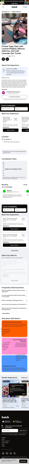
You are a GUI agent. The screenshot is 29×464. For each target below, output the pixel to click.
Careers (6, 449)
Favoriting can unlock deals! (17, 386)
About (3, 446)
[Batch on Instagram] (3, 453)
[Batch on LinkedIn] (10, 453)
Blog (3, 444)
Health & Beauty (16, 11)
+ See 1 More (14, 250)
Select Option (11, 130)
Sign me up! (23, 430)
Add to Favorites (15, 96)
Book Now (23, 461)
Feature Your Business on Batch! (14, 1)
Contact (10, 449)
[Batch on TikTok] (6, 453)
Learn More (14, 3)
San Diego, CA (6, 11)
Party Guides (5, 442)
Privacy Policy (22, 434)
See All (25, 184)
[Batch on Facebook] (14, 453)
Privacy (25, 456)
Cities (3, 439)
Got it (24, 393)
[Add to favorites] (7, 59)
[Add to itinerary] (3, 59)
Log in (25, 7)
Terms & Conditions (13, 434)
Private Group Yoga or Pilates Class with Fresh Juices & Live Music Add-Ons (10, 400)
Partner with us (6, 441)
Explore (4, 437)
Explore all (24, 377)
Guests (17, 109)
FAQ (2, 449)
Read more (6, 127)
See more (4, 89)
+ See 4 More (14, 280)
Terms (3, 457)
